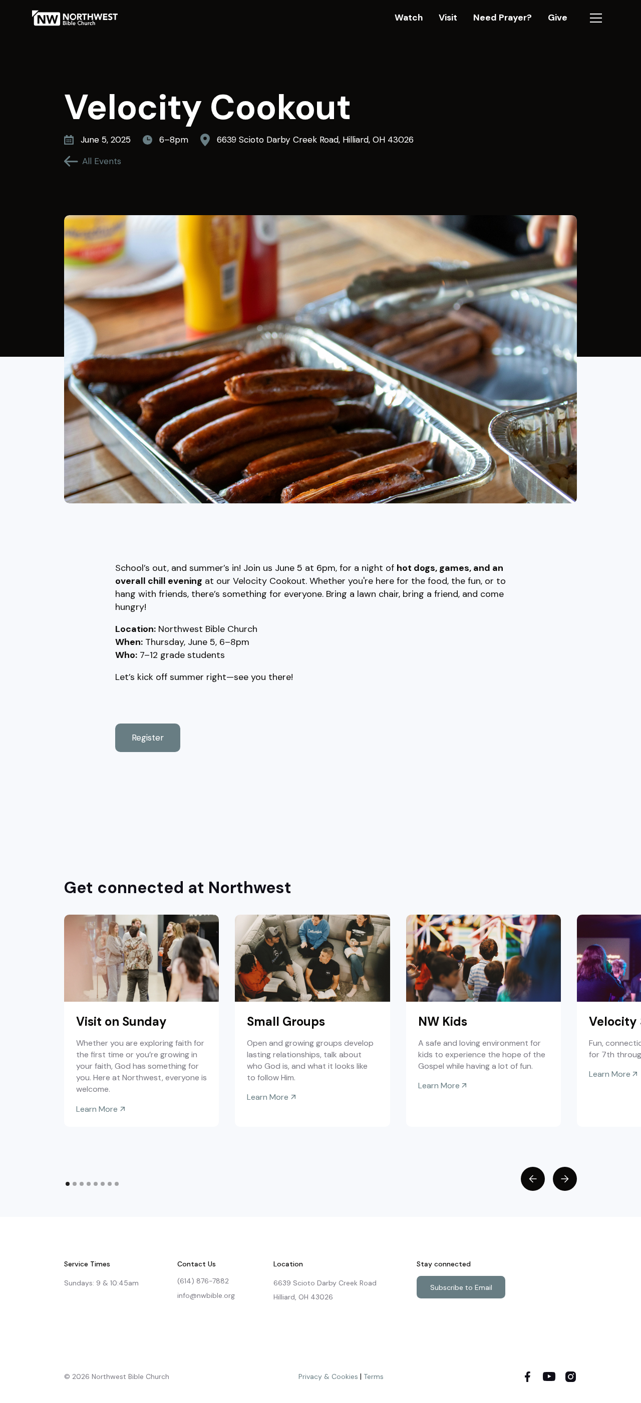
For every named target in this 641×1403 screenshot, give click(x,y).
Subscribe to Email (461, 1287)
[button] (596, 18)
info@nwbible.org (206, 1295)
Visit (448, 17)
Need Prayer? (502, 17)
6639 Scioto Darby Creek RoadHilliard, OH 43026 (325, 1289)
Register (148, 737)
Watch (409, 17)
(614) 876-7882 (203, 1280)
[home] (79, 18)
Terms (374, 1376)
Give (557, 17)
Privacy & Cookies (328, 1376)
